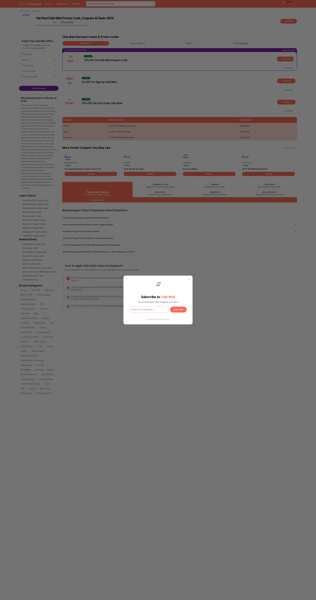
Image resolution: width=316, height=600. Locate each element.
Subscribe (178, 309)
